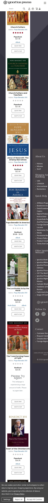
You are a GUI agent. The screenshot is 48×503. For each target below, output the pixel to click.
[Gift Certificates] (33, 8)
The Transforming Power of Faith (17, 357)
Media (39, 233)
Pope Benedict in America (18, 222)
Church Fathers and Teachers (18, 94)
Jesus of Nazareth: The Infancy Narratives (17, 159)
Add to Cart (18, 51)
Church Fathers (18, 27)
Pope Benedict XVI (20, 29)
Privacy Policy (42, 238)
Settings (6, 499)
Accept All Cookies (34, 499)
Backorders (41, 189)
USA (38, 181)
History (40, 164)
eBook (18, 42)
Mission (40, 166)
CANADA (40, 183)
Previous (3, 501)
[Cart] (37, 8)
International (42, 186)
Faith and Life (42, 292)
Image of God (42, 295)
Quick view (17, 46)
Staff (39, 169)
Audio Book (12, 305)
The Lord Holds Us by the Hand (18, 289)
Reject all (18, 499)
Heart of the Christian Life (18, 449)
